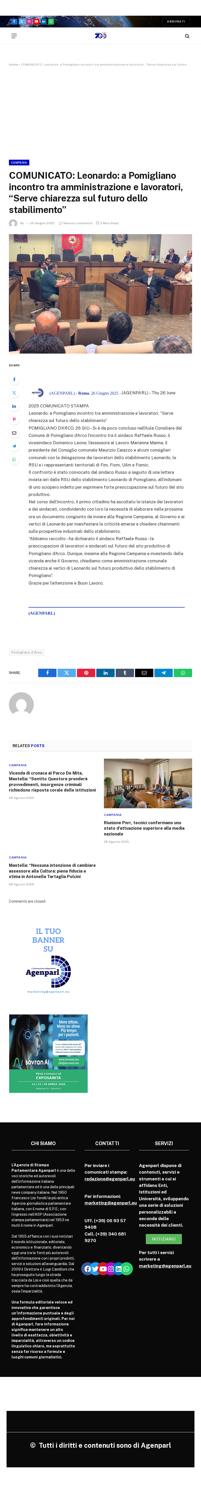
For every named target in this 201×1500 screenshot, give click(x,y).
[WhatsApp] (14, 459)
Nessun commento (78, 223)
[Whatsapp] (126, 1268)
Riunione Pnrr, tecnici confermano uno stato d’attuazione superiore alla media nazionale (144, 828)
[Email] (14, 433)
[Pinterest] (14, 419)
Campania (19, 162)
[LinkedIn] (14, 406)
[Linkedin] (118, 1268)
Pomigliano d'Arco (27, 652)
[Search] (186, 36)
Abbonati (176, 21)
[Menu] (14, 36)
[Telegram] (14, 446)
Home (13, 64)
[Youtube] (103, 1268)
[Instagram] (111, 1268)
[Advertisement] (100, 112)
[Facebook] (14, 379)
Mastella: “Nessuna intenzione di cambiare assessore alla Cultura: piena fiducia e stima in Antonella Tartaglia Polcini (52, 871)
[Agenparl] (101, 35)
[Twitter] (14, 393)
